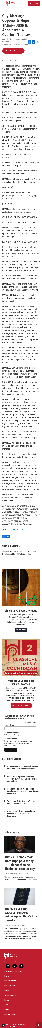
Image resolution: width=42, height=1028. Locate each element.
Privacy (7, 1000)
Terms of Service (10, 995)
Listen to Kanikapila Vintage (21, 610)
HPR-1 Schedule (10, 981)
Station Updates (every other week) (18, 735)
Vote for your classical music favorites (21, 682)
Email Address (10, 725)
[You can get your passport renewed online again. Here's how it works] (19, 896)
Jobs (6, 1005)
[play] (3, 1025)
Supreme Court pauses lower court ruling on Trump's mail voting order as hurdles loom (22, 778)
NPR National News (17, 529)
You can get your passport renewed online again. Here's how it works (20, 914)
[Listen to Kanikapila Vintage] (21, 587)
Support (7, 1009)
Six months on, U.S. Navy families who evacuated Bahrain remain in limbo (22, 767)
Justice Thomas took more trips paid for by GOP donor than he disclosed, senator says (20, 863)
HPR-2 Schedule (10, 985)
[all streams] (39, 1025)
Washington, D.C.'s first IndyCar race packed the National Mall (21, 802)
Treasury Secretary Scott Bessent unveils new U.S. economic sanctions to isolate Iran (23, 791)
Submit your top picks (21, 705)
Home (6, 976)
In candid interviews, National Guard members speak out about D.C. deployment (21, 813)
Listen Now (21, 629)
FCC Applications (10, 1014)
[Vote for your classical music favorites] (21, 657)
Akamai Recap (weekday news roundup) (20, 741)
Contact (7, 990)
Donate (35, 3)
